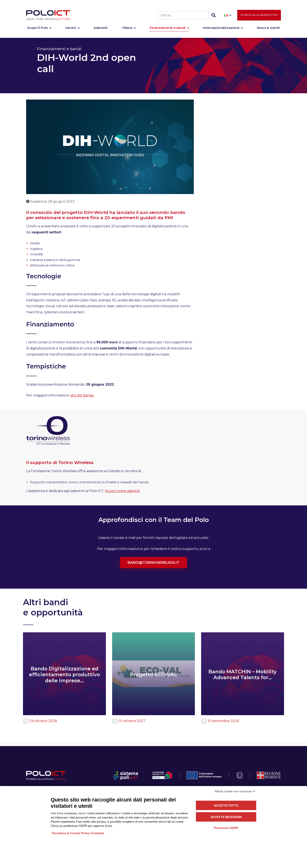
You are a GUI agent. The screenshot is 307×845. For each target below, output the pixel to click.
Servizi (70, 28)
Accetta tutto (226, 805)
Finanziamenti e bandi (167, 28)
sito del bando (82, 395)
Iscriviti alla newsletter (259, 15)
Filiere (127, 28)
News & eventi (268, 28)
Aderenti (101, 28)
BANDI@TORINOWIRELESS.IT (153, 563)
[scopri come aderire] (122, 491)
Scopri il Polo (37, 28)
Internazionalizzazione (221, 28)
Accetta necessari (226, 817)
